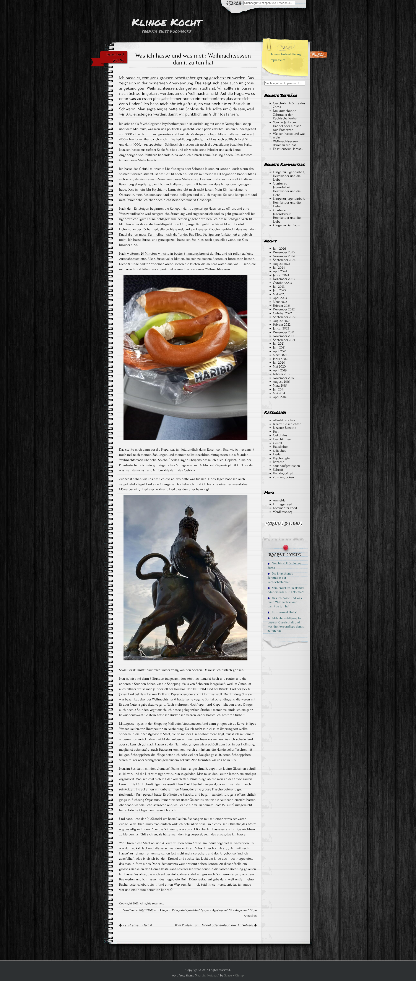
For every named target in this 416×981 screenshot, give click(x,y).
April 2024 (280, 271)
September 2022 (284, 317)
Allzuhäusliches (284, 420)
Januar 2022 (281, 328)
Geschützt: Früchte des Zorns (289, 105)
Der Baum (293, 225)
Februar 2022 (282, 324)
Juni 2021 (279, 347)
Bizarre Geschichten (287, 424)
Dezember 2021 (283, 332)
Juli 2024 (279, 268)
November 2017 (283, 378)
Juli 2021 (278, 343)
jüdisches (279, 451)
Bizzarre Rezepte (284, 428)
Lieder (277, 454)
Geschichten (282, 439)
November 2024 (284, 256)
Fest (276, 432)
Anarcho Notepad (206, 975)
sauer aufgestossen (214, 910)
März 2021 (280, 355)
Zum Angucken (283, 477)
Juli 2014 (278, 389)
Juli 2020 (279, 362)
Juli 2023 (279, 287)
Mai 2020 (279, 366)
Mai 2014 (279, 393)
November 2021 (283, 336)
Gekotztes (192, 910)
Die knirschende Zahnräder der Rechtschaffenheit (286, 114)
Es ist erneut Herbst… (138, 925)
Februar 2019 (281, 374)
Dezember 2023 (284, 279)
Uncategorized (239, 910)
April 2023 (280, 298)
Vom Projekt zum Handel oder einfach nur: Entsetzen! (214, 925)
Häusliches (280, 447)
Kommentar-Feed (285, 508)
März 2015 (280, 385)
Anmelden (280, 500)
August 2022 (281, 321)
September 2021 (284, 340)
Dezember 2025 (284, 252)
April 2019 (280, 370)
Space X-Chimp (234, 975)
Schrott (278, 470)
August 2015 (281, 382)
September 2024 (284, 260)
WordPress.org (282, 512)
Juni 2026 (279, 248)
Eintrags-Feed (282, 504)
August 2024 (281, 264)
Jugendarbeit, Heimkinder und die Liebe (289, 175)
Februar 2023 (282, 306)
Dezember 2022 (284, 309)
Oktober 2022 (282, 313)
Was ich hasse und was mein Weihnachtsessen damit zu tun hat (289, 139)
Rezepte (278, 462)
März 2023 (280, 302)
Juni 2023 (279, 290)
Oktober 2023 (282, 283)
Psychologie (281, 458)
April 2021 (279, 351)
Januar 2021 (281, 359)
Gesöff (277, 443)
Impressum (277, 60)
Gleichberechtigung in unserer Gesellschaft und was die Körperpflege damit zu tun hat (286, 624)
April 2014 (279, 397)
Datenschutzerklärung (285, 54)
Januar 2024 (281, 275)
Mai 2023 (279, 294)
